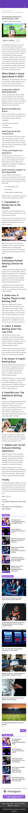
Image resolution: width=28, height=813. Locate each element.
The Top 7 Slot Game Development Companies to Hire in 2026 (14, 638)
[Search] (24, 6)
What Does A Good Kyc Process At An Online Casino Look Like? (14, 687)
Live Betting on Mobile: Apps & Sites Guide (14, 500)
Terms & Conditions (20, 803)
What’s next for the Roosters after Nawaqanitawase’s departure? (6, 569)
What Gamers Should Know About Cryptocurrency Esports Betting (6, 550)
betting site (5, 405)
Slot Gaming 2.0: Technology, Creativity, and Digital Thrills (6, 522)
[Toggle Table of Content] (16, 40)
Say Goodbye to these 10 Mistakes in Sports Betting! (12, 507)
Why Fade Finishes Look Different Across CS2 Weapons (6, 540)
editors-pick (8, 496)
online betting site (17, 211)
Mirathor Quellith (7, 21)
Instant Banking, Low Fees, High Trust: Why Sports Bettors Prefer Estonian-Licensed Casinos (14, 612)
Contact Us (16, 805)
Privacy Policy (10, 803)
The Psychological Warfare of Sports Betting (14, 712)
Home (3, 803)
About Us (10, 805)
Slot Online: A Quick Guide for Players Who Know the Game (6, 559)
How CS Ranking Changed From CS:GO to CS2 (6, 531)
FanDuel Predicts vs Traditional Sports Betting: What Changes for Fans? (14, 663)
